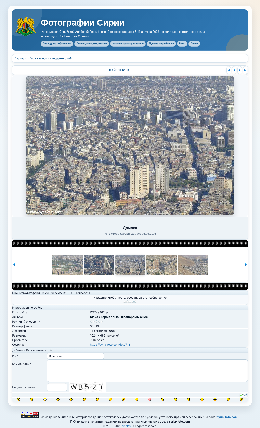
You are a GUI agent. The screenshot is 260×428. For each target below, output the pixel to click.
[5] (135, 301)
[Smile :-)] (58, 399)
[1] (125, 301)
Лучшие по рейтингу (161, 43)
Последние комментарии (91, 43)
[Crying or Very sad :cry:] (97, 399)
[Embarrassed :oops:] (149, 399)
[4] (132, 301)
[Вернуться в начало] (228, 70)
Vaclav (126, 426)
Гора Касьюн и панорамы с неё (51, 58)
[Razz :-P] (31, 399)
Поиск (194, 43)
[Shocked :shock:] (162, 399)
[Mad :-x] (175, 399)
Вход (182, 43)
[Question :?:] (241, 399)
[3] (130, 301)
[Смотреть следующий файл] (239, 70)
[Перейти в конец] (245, 70)
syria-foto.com (227, 417)
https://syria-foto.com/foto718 (110, 344)
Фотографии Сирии (82, 22)
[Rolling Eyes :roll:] (188, 399)
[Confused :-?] (136, 399)
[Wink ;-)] (202, 399)
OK (245, 395)
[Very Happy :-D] (45, 399)
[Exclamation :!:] (228, 399)
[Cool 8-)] (110, 399)
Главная (20, 58)
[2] (127, 301)
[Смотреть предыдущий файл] (234, 70)
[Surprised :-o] (123, 399)
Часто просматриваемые (128, 43)
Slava (94, 317)
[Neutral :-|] (71, 399)
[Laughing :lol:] (18, 399)
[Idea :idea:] (215, 399)
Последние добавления (57, 43)
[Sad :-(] (84, 399)
